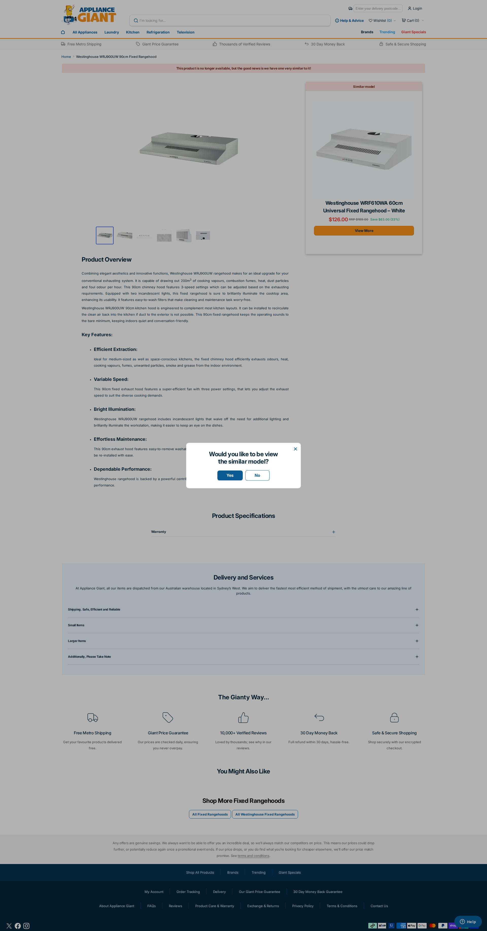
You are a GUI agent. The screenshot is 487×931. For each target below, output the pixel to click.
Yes (230, 475)
